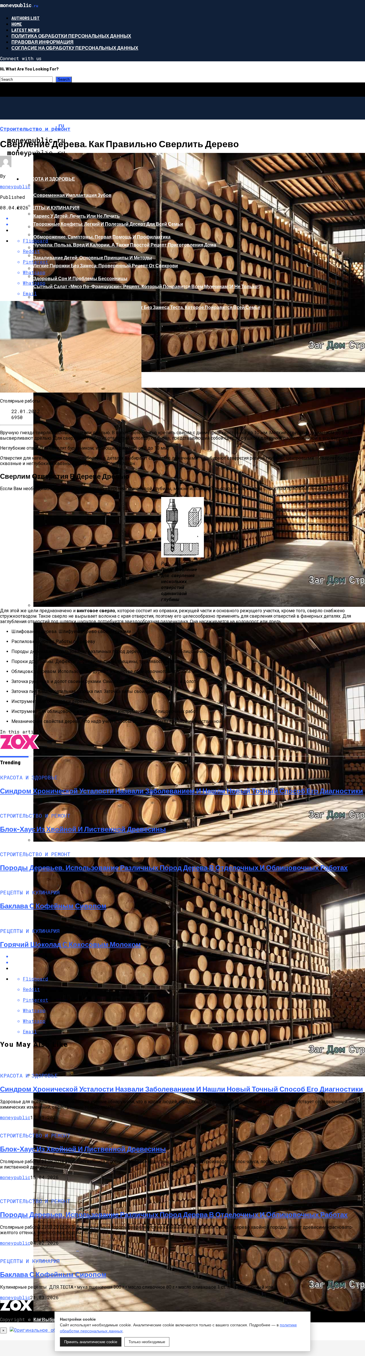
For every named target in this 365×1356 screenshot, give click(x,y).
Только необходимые (147, 1342)
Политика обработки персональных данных (71, 36)
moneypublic (15, 186)
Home (16, 24)
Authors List (25, 18)
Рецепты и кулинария (51, 207)
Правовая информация (42, 42)
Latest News (25, 30)
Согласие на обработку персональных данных (74, 47)
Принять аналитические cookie (90, 1342)
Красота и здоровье (48, 178)
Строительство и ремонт (55, 150)
